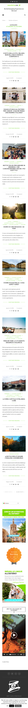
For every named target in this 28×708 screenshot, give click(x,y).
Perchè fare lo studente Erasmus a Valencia (14, 341)
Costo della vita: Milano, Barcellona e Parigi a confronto (14, 54)
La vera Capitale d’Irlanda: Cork (14, 400)
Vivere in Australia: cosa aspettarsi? (14, 283)
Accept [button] (11, 706)
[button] (14, 635)
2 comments (19, 250)
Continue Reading (14, 72)
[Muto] (21, 654)
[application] (14, 635)
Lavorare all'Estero (9, 49)
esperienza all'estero (10, 105)
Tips (20, 50)
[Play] (4, 654)
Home (3, 20)
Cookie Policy (5, 662)
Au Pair (9, 221)
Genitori (19, 105)
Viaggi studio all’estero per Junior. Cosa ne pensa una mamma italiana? (14, 111)
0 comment (19, 78)
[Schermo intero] (23, 654)
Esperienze (19, 161)
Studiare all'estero (12, 50)
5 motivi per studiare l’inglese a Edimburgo (14, 457)
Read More (18, 706)
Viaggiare (23, 224)
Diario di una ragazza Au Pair (14, 227)
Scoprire (5, 224)
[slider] (12, 654)
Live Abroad (19, 49)
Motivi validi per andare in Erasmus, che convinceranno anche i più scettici (14, 168)
